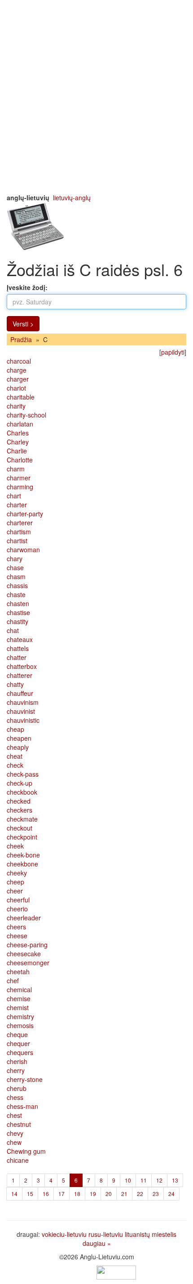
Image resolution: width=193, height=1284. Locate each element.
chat (13, 630)
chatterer (19, 675)
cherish (17, 1061)
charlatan (20, 423)
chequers (20, 1052)
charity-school (26, 414)
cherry (16, 1070)
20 (108, 1193)
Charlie (17, 450)
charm (16, 468)
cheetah (18, 971)
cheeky (17, 872)
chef (13, 980)
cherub (16, 1088)
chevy (15, 1133)
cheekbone (22, 863)
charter (17, 504)
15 (30, 1193)
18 (77, 1193)
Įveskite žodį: (27, 287)
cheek (15, 845)
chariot (16, 387)
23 (156, 1193)
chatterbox (22, 666)
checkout (19, 827)
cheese (17, 935)
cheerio (17, 908)
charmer (19, 477)
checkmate (22, 818)
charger (18, 378)
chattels (18, 648)
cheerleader (24, 917)
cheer (15, 890)
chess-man (22, 1106)
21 (124, 1193)
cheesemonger (28, 962)
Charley (18, 441)
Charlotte (20, 459)
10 (128, 1180)
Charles (18, 432)
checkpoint (22, 836)
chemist (18, 1007)
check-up (19, 782)
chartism (19, 531)
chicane (18, 1160)
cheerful (18, 899)
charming (20, 486)
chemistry (20, 1016)
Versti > (23, 323)
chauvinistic (23, 720)
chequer (18, 1043)
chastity (17, 621)
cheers (16, 926)
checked (19, 800)
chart (14, 495)
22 (140, 1193)
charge (16, 369)
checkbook (22, 791)
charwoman (23, 549)
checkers (19, 809)
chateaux (20, 639)
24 (171, 1193)
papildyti (172, 351)
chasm (16, 576)
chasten (18, 603)
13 (175, 1180)
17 (61, 1193)
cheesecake (24, 953)
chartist (17, 540)
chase (15, 567)
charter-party (25, 513)
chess (15, 1097)
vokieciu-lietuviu (64, 1234)
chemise (19, 998)
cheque (17, 1034)
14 (14, 1193)
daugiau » (97, 1243)
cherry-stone (25, 1079)
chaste (16, 594)
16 (46, 1193)
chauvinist (21, 711)
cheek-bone (23, 854)
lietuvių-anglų (72, 197)
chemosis (20, 1025)
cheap (15, 729)
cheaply (18, 747)
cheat (14, 756)
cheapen (19, 738)
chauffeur (20, 693)
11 (143, 1180)
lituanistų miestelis (150, 1234)
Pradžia (21, 339)
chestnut (19, 1124)
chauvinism (23, 702)
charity (16, 405)
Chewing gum (26, 1151)
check (15, 765)
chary (14, 558)
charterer (20, 522)
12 (159, 1180)
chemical (19, 989)
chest (14, 1115)
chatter (16, 657)
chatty (15, 684)
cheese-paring (27, 944)
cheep (15, 881)
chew (14, 1142)
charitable (21, 396)
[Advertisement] (96, 96)
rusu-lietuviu (105, 1234)
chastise (18, 612)
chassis (17, 585)
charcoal (19, 360)
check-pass (23, 774)
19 (93, 1193)
